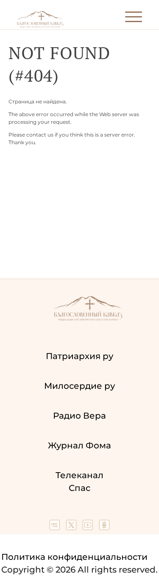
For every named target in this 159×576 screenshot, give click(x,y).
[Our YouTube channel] (89, 527)
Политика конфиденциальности (74, 557)
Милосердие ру (79, 386)
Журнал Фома (79, 445)
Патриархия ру (79, 356)
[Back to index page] (40, 26)
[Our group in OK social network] (104, 527)
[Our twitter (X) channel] (72, 527)
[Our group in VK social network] (56, 527)
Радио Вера (79, 416)
